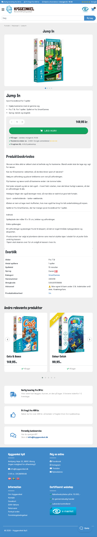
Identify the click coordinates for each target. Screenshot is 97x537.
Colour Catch (59, 356)
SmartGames (54, 275)
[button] (42, 377)
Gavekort (12, 501)
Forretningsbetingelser (18, 515)
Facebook (56, 461)
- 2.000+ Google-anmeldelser (34, 141)
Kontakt (11, 498)
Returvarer (12, 508)
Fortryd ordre (13, 511)
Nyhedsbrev (57, 472)
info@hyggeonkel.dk (38, 437)
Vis (49, 293)
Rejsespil (15, 26)
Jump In (23, 26)
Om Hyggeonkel (15, 494)
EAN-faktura (13, 504)
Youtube (56, 468)
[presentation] (7, 339)
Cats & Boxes (14, 356)
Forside (7, 26)
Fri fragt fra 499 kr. (32, 2)
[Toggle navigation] (2, 9)
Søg (91, 18)
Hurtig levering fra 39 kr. (12, 2)
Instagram (55, 465)
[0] (92, 9)
